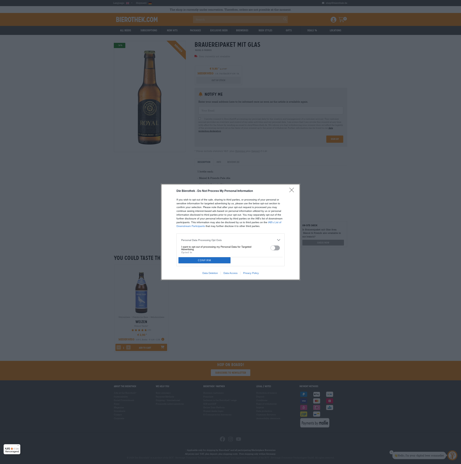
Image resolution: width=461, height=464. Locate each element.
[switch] (275, 247)
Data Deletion (210, 273)
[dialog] (230, 232)
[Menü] (18, 446)
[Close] (292, 191)
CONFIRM (204, 260)
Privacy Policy (251, 273)
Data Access (230, 273)
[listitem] (230, 240)
